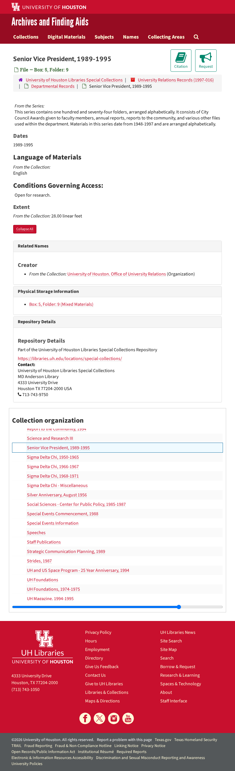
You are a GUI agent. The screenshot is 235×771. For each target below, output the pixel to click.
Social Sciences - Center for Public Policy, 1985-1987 (76, 504)
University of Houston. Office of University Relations (116, 274)
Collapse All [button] (24, 229)
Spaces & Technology (180, 684)
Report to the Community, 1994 (56, 429)
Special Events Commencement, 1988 (62, 514)
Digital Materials (66, 37)
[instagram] (114, 718)
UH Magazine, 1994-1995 (50, 599)
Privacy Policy (98, 632)
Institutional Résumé (96, 752)
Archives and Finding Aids (50, 22)
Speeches (36, 533)
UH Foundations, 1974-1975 (53, 589)
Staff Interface (173, 701)
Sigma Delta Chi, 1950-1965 (53, 457)
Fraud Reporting (38, 746)
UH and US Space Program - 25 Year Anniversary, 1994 (78, 570)
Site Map (168, 649)
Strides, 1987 (39, 561)
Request (206, 66)
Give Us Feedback (102, 667)
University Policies (26, 764)
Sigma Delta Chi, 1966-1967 (53, 467)
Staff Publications (44, 542)
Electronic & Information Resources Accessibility (52, 758)
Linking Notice (126, 746)
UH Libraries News (177, 632)
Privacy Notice (153, 746)
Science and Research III (50, 438)
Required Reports (131, 752)
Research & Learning (180, 675)
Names (131, 37)
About (166, 692)
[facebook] (85, 718)
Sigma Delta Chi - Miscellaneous (57, 485)
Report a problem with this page (124, 740)
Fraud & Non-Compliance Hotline (83, 746)
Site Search (171, 641)
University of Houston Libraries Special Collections (74, 80)
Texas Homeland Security (195, 740)
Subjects (104, 37)
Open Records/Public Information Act (43, 752)
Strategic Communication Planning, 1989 (66, 551)
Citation (181, 66)
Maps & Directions (102, 701)
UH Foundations (42, 580)
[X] (99, 718)
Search (167, 658)
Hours (91, 641)
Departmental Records (53, 86)
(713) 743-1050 (25, 689)
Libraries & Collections (106, 692)
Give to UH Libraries (104, 684)
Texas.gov (163, 740)
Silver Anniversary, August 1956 (57, 495)
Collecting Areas (166, 37)
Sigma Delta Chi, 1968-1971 (53, 476)
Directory (94, 658)
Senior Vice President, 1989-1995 (58, 448)
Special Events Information (53, 523)
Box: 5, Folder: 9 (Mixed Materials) (61, 304)
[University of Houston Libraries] (42, 647)
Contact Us (95, 675)
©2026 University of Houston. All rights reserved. (52, 740)
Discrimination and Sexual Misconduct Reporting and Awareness (150, 758)
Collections (25, 37)
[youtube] (128, 718)
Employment (97, 649)
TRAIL (16, 746)
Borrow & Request (177, 667)
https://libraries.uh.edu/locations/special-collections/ (70, 358)
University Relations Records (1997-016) (176, 80)
